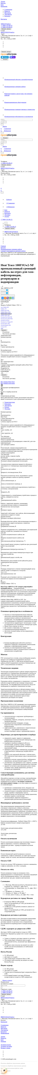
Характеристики (9, 402)
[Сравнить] (5, 293)
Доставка (7, 409)
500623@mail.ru (6, 24)
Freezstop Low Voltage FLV (7, 321)
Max (13, 57)
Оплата (6, 407)
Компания (4, 1022)
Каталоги (7, 16)
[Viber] (8, 298)
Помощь (3, 1041)
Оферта (3, 1073)
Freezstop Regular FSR (6, 325)
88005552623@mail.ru (7, 32)
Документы (8, 14)
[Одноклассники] (5, 298)
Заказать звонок (6, 29)
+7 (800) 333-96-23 (6, 25)
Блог (2, 1040)
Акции (3, 1036)
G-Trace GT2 (4, 326)
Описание (7, 404)
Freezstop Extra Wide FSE (6, 317)
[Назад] (5, 223)
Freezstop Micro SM (5, 323)
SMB (2, 328)
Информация (5, 1033)
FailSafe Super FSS (5, 310)
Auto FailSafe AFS (5, 307)
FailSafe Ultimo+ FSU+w (6, 313)
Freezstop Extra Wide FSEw (7, 318)
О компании (8, 9)
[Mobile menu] (2, 153)
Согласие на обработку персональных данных (13, 1066)
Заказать (3, 330)
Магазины (7, 13)
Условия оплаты (6, 1044)
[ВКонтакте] (2, 298)
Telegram (6, 57)
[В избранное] (5, 290)
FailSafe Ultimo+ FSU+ (6, 312)
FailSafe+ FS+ (4, 308)
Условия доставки (6, 1046)
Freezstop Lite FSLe (5, 320)
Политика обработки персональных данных (13, 1063)
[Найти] (5, 122)
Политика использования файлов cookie (12, 1068)
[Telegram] (13, 298)
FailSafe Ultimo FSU (5, 315)
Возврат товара (5, 1048)
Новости (7, 11)
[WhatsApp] (10, 298)
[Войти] (1, 186)
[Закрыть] (2, 192)
